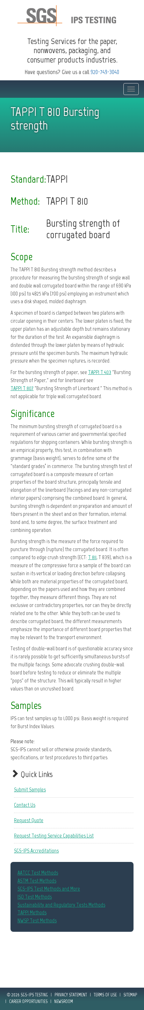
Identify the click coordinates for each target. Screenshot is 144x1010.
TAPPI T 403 (99, 372)
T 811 (92, 557)
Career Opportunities (28, 1001)
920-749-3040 (105, 72)
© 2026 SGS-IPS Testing (27, 994)
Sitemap (130, 994)
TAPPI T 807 (22, 388)
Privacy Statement (71, 994)
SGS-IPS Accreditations (36, 850)
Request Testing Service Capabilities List (54, 835)
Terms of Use (105, 994)
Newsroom (63, 1001)
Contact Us (24, 805)
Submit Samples (30, 789)
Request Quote (28, 820)
